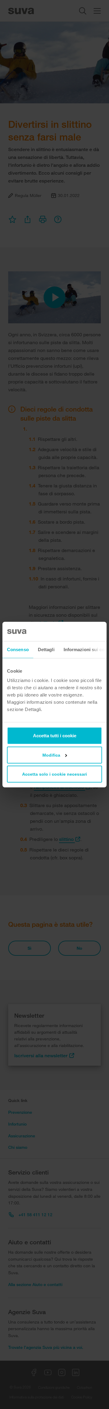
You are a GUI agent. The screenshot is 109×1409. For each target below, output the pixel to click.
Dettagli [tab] (46, 649)
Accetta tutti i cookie (54, 735)
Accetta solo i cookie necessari (54, 774)
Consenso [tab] (18, 649)
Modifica (51, 755)
